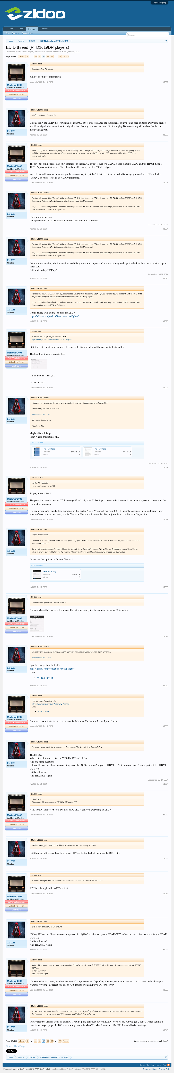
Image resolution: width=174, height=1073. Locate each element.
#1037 (165, 894)
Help (152, 1065)
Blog (21, 29)
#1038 (165, 950)
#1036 (165, 858)
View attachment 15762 (41, 414)
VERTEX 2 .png (49, 572)
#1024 (165, 229)
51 (40, 56)
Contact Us (144, 1065)
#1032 (165, 686)
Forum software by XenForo (26, 1069)
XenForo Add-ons (59, 1069)
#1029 (165, 519)
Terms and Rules (150, 1069)
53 (48, 56)
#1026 (165, 321)
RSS (168, 1065)
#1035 (165, 815)
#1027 (165, 388)
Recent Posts (27, 33)
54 (52, 56)
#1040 (165, 1030)
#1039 (165, 990)
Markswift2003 (61, 52)
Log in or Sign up (159, 3)
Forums (31, 29)
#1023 (165, 183)
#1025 (165, 278)
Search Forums (12, 33)
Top (164, 1065)
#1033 (165, 726)
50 (35, 56)
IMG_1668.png (49, 449)
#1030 (165, 587)
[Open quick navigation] (166, 41)
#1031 (165, 637)
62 (60, 56)
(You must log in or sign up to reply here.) (151, 1041)
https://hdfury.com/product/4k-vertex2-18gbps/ (52, 668)
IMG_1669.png (100, 449)
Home (12, 29)
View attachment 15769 (41, 657)
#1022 (165, 135)
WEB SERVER (45, 678)
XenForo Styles (75, 1069)
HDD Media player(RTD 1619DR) (32, 52)
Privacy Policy (165, 1069)
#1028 (165, 468)
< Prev (21, 56)
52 (44, 56)
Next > (65, 56)
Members (44, 29)
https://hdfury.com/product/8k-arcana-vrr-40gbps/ (54, 316)
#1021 (165, 82)
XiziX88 (11, 131)
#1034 (165, 784)
